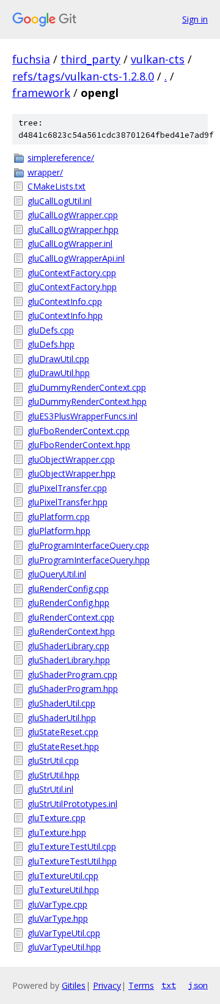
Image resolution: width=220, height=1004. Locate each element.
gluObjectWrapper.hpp (72, 473)
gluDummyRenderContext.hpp (87, 401)
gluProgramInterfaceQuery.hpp (89, 560)
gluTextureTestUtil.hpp (72, 861)
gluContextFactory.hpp (72, 287)
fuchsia (31, 59)
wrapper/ (45, 172)
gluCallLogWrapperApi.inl (76, 258)
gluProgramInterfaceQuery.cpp (88, 545)
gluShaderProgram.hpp (73, 688)
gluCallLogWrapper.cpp (73, 215)
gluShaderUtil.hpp (62, 718)
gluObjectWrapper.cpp (71, 459)
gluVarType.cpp (57, 904)
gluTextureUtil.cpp (63, 875)
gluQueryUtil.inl (57, 574)
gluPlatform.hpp (59, 530)
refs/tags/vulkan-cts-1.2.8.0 (83, 76)
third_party (90, 59)
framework (41, 92)
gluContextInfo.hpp (65, 315)
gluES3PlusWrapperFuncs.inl (83, 416)
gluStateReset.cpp (63, 732)
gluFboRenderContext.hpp (79, 444)
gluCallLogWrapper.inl (70, 243)
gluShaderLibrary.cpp (68, 646)
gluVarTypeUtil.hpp (64, 947)
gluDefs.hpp (51, 344)
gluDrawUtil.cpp (58, 359)
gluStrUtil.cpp (53, 760)
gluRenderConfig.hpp (68, 602)
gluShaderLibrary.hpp (69, 660)
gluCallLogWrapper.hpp (73, 229)
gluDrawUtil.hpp (59, 373)
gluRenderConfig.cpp (68, 588)
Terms (141, 985)
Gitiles (74, 985)
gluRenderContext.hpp (71, 631)
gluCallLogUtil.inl (60, 201)
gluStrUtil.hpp (53, 775)
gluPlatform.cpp (59, 516)
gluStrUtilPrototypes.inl (72, 804)
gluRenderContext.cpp (71, 617)
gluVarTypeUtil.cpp (64, 933)
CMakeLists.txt (57, 186)
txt (168, 985)
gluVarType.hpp (58, 918)
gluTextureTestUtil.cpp (72, 846)
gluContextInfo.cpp (65, 301)
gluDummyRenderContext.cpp (87, 387)
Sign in (195, 19)
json (198, 985)
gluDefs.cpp (51, 330)
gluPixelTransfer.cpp (67, 488)
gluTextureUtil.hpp (63, 889)
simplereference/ (61, 157)
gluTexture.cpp (57, 818)
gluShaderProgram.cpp (72, 674)
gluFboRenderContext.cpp (79, 430)
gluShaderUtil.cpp (61, 703)
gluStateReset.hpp (63, 746)
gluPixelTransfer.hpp (68, 502)
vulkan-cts (158, 59)
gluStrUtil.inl (50, 789)
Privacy (107, 985)
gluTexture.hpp (57, 832)
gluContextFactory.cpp (72, 273)
